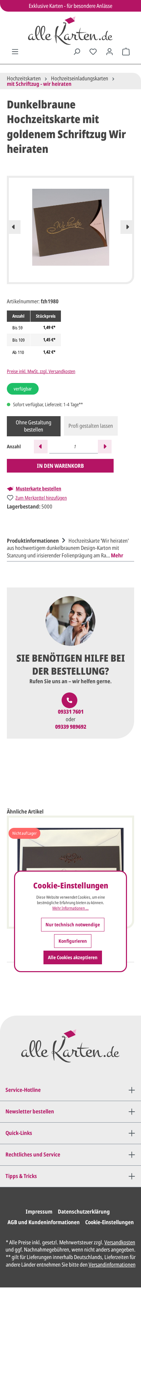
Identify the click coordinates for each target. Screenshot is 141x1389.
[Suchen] (76, 51)
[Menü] (15, 51)
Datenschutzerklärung (84, 1211)
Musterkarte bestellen (38, 488)
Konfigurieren (73, 941)
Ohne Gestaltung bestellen (33, 426)
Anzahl (14, 446)
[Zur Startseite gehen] (70, 30)
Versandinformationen (112, 1264)
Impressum (39, 1211)
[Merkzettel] (93, 51)
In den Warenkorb (60, 465)
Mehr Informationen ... (70, 908)
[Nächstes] (127, 227)
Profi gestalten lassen (90, 425)
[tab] (69, 547)
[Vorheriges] (14, 227)
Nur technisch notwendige (73, 924)
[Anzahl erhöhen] (105, 446)
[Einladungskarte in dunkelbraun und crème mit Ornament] (70, 862)
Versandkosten (119, 1242)
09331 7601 (71, 711)
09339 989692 (70, 726)
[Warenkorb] (126, 51)
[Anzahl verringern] (41, 446)
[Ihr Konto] (109, 51)
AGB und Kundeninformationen (44, 1222)
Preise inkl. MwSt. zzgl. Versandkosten (41, 371)
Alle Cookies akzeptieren (73, 957)
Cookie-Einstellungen (109, 1222)
